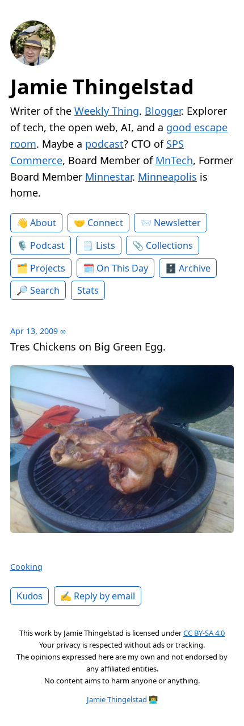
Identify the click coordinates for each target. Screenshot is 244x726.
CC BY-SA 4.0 (204, 633)
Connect (105, 222)
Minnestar (108, 176)
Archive (195, 268)
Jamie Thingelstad (102, 87)
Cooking (26, 566)
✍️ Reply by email (97, 596)
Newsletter (177, 222)
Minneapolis (167, 176)
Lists (105, 245)
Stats (88, 290)
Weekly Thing (106, 111)
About (43, 222)
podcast (104, 144)
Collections (169, 245)
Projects (47, 268)
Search (45, 290)
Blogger (163, 111)
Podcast (47, 245)
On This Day (122, 268)
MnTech (174, 160)
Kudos (29, 596)
